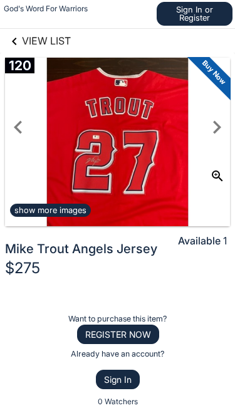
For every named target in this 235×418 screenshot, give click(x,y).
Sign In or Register (194, 13)
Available (199, 240)
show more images (50, 210)
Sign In (118, 379)
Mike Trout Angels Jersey (81, 248)
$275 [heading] (22, 268)
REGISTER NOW (118, 334)
